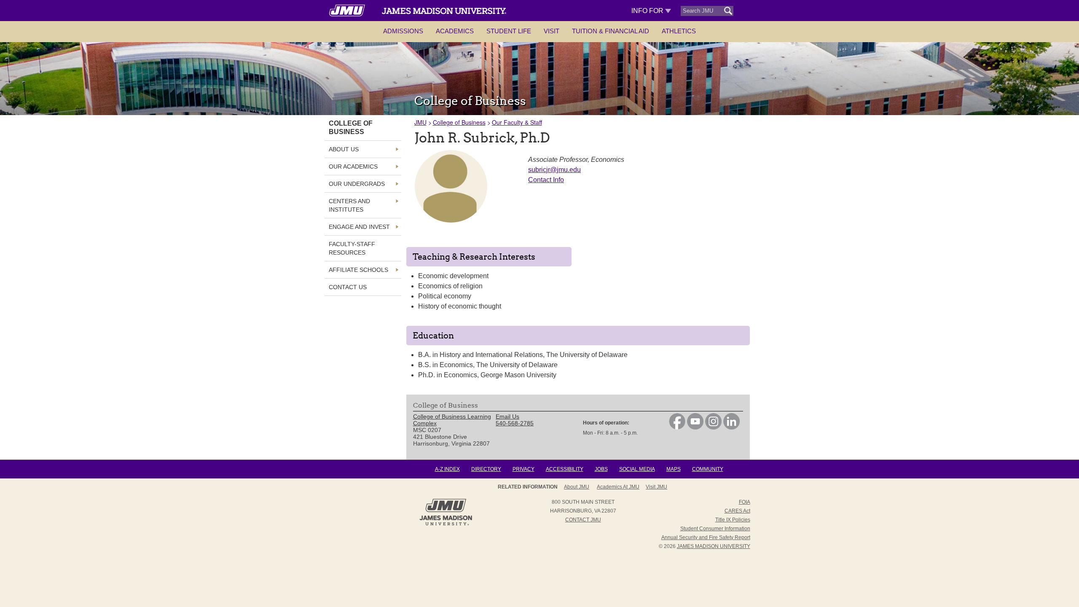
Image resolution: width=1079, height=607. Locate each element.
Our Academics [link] (353, 166)
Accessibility (564, 469)
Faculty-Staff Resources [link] (352, 248)
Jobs (601, 469)
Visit (551, 31)
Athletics (679, 31)
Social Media (637, 469)
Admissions (403, 31)
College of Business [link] (351, 127)
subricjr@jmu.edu (554, 169)
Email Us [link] (507, 416)
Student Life (508, 31)
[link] (677, 427)
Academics (455, 31)
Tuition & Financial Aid (610, 31)
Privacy (523, 469)
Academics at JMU (618, 487)
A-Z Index (447, 469)
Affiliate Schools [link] (358, 269)
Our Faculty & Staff (517, 122)
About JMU (576, 487)
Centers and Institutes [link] (349, 205)
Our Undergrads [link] (357, 183)
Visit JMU (656, 487)
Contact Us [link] (348, 287)
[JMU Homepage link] (445, 524)
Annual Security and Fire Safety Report (705, 537)
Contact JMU (583, 520)
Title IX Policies (732, 520)
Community (707, 469)
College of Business (459, 122)
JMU (420, 122)
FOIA (744, 502)
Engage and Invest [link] (359, 226)
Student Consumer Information (715, 529)
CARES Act (737, 511)
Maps (673, 469)
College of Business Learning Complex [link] (452, 420)
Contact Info (546, 179)
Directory (486, 469)
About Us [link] (344, 149)
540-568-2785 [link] (515, 423)
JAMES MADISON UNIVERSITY (713, 546)
